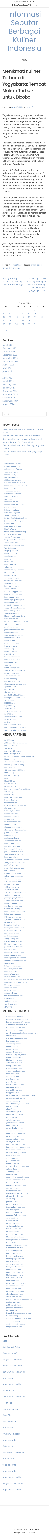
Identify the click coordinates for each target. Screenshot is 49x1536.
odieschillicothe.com (12, 846)
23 (29, 320)
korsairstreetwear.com (15, 1084)
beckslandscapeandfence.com (18, 1022)
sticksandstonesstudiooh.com (17, 1177)
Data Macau (8, 1446)
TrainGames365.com (12, 515)
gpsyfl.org (8, 1006)
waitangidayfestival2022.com (15, 727)
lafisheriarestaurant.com (13, 914)
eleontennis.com (10, 662)
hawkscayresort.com (12, 811)
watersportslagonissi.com (14, 635)
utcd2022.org (9, 773)
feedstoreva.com (10, 987)
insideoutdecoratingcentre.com (16, 621)
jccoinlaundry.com (11, 832)
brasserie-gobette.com (13, 968)
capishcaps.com (10, 1004)
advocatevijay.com (11, 673)
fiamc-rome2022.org (11, 909)
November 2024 (10, 394)
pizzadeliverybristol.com (13, 851)
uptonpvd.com (11, 1169)
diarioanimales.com (11, 816)
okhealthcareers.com (12, 463)
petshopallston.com (13, 1087)
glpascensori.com (13, 1161)
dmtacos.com (11, 1035)
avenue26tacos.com (14, 1090)
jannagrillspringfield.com (13, 898)
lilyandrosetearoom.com (15, 1150)
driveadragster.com (13, 1044)
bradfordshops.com (12, 668)
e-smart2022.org (10, 651)
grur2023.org (9, 700)
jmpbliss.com (9, 572)
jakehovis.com (9, 922)
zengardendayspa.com (15, 1128)
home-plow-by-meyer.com (16, 1055)
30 (29, 324)
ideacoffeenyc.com (11, 843)
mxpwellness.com (13, 1188)
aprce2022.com (10, 687)
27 (10, 324)
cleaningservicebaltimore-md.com (19, 1019)
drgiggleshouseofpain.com (14, 608)
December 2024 (10, 391)
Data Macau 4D (10, 1353)
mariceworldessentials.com (14, 911)
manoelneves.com (11, 502)
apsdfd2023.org (10, 708)
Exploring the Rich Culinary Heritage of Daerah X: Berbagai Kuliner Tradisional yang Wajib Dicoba (36, 284)
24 (35, 320)
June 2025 (7, 371)
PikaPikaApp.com (10, 529)
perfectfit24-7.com (11, 865)
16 (29, 317)
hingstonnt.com (10, 488)
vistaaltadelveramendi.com (16, 1025)
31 (35, 324)
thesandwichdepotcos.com (14, 605)
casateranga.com (12, 1174)
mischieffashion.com (12, 638)
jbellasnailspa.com (11, 933)
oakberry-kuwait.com (12, 887)
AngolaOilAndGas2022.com (14, 695)
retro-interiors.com (11, 643)
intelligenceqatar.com (12, 526)
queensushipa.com (11, 578)
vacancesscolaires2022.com (15, 730)
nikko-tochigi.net (12, 1231)
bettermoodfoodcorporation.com (17, 485)
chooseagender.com (12, 491)
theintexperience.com (12, 466)
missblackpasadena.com (15, 1098)
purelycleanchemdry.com (14, 545)
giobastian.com (12, 1158)
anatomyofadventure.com (16, 1215)
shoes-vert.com (10, 824)
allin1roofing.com (12, 1209)
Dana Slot (7, 1415)
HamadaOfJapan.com (12, 534)
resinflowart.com (12, 1079)
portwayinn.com (12, 1201)
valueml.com (9, 567)
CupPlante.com (10, 556)
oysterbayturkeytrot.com (15, 1144)
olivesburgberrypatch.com (16, 1152)
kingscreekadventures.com (14, 540)
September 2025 (10, 361)
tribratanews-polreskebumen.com (19, 1299)
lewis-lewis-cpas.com (12, 659)
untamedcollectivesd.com (16, 1185)
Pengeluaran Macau (12, 1359)
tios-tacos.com (11, 1117)
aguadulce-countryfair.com (14, 919)
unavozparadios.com (12, 821)
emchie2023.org (10, 767)
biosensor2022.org (11, 775)
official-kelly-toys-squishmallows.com (18, 979)
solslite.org (10, 1199)
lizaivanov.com (12, 1049)
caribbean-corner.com (14, 1234)
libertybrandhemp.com (15, 1267)
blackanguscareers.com (15, 1275)
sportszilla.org (9, 963)
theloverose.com (12, 1073)
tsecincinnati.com (10, 803)
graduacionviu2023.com (15, 1122)
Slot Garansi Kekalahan (13, 1452)
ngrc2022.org (9, 654)
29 (23, 324)
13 (10, 317)
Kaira (26, 1529)
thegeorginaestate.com (13, 941)
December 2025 (10, 354)
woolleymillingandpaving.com (17, 1166)
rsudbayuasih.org (13, 1302)
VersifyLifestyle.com (12, 537)
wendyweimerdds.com (13, 581)
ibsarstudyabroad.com (13, 797)
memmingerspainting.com (14, 599)
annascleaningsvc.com (15, 1139)
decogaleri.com (10, 819)
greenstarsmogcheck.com (14, 854)
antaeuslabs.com (11, 542)
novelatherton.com (13, 1288)
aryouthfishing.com (13, 1112)
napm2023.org (9, 706)
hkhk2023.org (9, 703)
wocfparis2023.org (11, 745)
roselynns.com (10, 507)
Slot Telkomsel (9, 1421)
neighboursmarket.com (15, 1272)
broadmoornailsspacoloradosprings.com (21, 1095)
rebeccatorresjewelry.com (14, 570)
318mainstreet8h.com (12, 881)
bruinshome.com (12, 1136)
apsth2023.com (10, 719)
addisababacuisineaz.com (16, 1324)
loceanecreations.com (14, 1256)
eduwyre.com (9, 640)
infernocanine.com (13, 1191)
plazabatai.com (10, 808)
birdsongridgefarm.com (15, 1258)
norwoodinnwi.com (13, 1269)
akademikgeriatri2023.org (14, 762)
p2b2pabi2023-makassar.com (15, 743)
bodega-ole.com (12, 1280)
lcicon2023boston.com (12, 725)
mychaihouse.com (11, 936)
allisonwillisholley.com (14, 1196)
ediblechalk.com (10, 993)
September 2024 (10, 400)
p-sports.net (11, 1082)
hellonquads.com (11, 813)
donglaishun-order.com (13, 906)
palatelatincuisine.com (14, 1057)
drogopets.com (10, 990)
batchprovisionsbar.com (13, 966)
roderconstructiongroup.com (15, 805)
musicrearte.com (10, 971)
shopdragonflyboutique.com (15, 960)
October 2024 (9, 397)
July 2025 (7, 368)
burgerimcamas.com (14, 1326)
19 (4, 320)
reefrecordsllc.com (13, 1106)
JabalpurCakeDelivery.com (14, 521)
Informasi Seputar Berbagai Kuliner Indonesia (25, 31)
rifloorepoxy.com (12, 1163)
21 (16, 320)
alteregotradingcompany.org (15, 684)
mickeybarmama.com (12, 955)
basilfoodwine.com (13, 1229)
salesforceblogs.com (12, 512)
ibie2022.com (9, 689)
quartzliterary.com (11, 890)
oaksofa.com (9, 998)
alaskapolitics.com (11, 496)
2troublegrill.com (12, 1171)
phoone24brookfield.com (14, 952)
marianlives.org (10, 474)
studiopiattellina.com (12, 895)
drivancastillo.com (13, 1218)
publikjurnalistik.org (13, 1305)
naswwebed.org (10, 678)
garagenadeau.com (11, 613)
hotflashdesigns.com (12, 610)
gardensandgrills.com (14, 1226)
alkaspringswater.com (12, 879)
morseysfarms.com (11, 974)
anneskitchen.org (13, 1101)
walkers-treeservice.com (15, 1180)
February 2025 (9, 384)
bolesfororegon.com (14, 1278)
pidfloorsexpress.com (12, 480)
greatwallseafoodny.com (15, 1071)
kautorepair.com (10, 835)
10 (35, 313)
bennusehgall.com (11, 800)
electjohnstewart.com (14, 1294)
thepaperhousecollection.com (17, 1193)
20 (10, 320)
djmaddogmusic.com (14, 1204)
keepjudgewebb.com (14, 1212)
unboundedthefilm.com (13, 469)
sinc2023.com (9, 748)
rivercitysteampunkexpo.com (17, 1239)
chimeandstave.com (14, 1068)
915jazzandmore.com (12, 917)
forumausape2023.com (13, 711)
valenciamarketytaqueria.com (17, 1103)
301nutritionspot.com (14, 1250)
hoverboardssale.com (12, 493)
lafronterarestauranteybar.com (18, 1147)
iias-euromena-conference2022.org (17, 789)
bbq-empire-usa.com (12, 985)
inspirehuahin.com (11, 597)
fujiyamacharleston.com (13, 900)
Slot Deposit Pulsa (11, 1347)
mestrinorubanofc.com (15, 1286)
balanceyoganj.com (11, 510)
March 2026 (8, 345)
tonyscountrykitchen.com (13, 930)
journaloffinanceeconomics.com (18, 1313)
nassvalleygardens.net (15, 1291)
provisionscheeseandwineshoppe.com (19, 756)
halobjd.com (9, 523)
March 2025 (8, 381)
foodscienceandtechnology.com (18, 1318)
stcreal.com (8, 561)
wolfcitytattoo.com (13, 1142)
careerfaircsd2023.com (13, 717)
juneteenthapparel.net (15, 1307)
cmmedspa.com (12, 1220)
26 (4, 324)
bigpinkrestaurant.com (13, 594)
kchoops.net (11, 1242)
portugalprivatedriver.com (14, 868)
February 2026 (9, 348)
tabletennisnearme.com (13, 996)
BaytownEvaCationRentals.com (16, 518)
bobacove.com (10, 949)
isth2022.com (9, 740)
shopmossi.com (12, 1182)
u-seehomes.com (11, 632)
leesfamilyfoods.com (12, 657)
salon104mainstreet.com (13, 876)
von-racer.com (9, 870)
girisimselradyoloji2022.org (14, 770)
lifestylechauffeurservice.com (15, 616)
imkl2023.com (9, 714)
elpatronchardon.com (12, 903)
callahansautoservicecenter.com (16, 860)
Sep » (7, 330)
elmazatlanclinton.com (12, 841)
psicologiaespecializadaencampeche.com (22, 1033)
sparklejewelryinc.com (14, 1131)
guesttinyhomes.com (14, 1052)
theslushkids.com (13, 1155)
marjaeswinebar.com (12, 838)
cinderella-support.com (13, 591)
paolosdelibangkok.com (13, 947)
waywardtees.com (11, 477)
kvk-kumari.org (12, 1316)
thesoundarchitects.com (15, 1207)
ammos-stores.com (13, 1253)
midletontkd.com (12, 1223)
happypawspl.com (11, 857)
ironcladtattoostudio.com (15, 1133)
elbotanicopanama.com (13, 827)
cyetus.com (8, 665)
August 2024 (8, 404)
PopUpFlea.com (10, 564)
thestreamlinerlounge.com (16, 1283)
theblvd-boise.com (11, 646)
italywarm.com (11, 1310)
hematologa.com (12, 1046)
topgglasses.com (12, 1093)
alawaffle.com (11, 1109)
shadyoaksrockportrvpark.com (16, 830)
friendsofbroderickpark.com (15, 892)
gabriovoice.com (12, 1076)
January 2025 (9, 387)
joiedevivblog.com (13, 1261)
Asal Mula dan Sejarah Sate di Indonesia (21, 435)
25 (41, 320)
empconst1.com (10, 589)
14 (16, 317)
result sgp (7, 1402)
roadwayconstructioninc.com (15, 957)
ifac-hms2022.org (10, 783)
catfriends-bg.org (10, 472)
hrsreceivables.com (11, 586)
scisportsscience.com (14, 1321)
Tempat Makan (16, 265)
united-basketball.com (14, 1114)
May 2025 (7, 374)
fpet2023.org (9, 648)
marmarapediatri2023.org (14, 764)
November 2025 (10, 358)
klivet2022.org (9, 781)
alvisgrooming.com (11, 939)
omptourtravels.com (14, 1297)
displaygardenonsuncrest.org (15, 982)
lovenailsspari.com (11, 884)
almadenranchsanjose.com (14, 670)
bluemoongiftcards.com (15, 1237)
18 (41, 317)
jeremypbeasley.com (12, 602)
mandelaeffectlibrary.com (14, 504)
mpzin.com (8, 559)
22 (23, 320)
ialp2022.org (9, 778)
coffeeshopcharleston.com (14, 873)
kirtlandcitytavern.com (14, 1248)
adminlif (29, 107)
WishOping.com (10, 548)
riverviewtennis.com (12, 977)
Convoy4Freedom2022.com (14, 697)
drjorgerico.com (10, 575)
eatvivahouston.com (14, 1063)
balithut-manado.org (12, 681)
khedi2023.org (9, 759)
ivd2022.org (8, 792)
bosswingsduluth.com (12, 925)
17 (35, 317)
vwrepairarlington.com (14, 1016)
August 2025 (8, 364)
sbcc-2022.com (9, 692)
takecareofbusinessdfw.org (15, 532)
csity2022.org (9, 794)
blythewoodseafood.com (13, 944)
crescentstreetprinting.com (16, 1038)
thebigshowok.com (13, 1065)
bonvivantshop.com (11, 553)
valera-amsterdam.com (15, 1264)
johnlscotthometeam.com (14, 629)
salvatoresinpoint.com (12, 624)
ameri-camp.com (10, 583)
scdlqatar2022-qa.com (12, 751)
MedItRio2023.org (10, 722)
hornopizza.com (12, 1041)
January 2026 (9, 351)
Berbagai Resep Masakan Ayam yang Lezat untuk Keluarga (13, 281)
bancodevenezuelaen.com (14, 483)
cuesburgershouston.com (16, 1030)
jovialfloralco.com (11, 627)
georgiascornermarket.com (14, 862)
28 (16, 324)
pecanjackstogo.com (14, 1125)
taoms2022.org (10, 786)
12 (4, 317)
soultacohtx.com (10, 1001)
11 (41, 313)
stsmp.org (8, 499)
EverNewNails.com (11, 619)
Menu (24, 60)
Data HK (6, 1340)
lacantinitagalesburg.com (13, 849)
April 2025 (7, 377)
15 (23, 317)
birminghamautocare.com (14, 928)
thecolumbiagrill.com (12, 754)
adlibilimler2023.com (12, 676)
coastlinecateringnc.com (15, 1027)
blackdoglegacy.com (14, 1060)
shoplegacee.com (11, 551)
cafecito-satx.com (13, 1120)
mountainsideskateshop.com (17, 1245)
